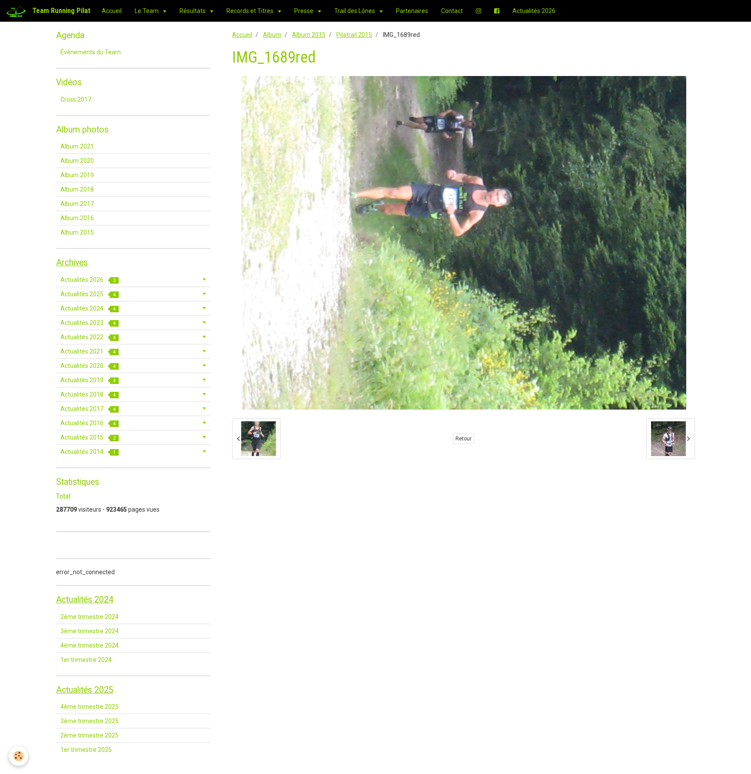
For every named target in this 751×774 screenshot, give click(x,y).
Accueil (112, 10)
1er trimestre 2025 (86, 749)
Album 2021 (77, 146)
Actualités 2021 (88, 351)
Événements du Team (90, 52)
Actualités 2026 (533, 10)
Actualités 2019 (88, 380)
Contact (452, 10)
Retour (463, 439)
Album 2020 (77, 160)
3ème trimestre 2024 (89, 631)
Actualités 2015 (88, 437)
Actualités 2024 (88, 308)
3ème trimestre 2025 (89, 721)
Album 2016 (77, 218)
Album (272, 34)
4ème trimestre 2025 (89, 706)
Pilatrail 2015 (354, 34)
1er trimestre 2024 (86, 659)
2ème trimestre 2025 (89, 735)
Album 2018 (77, 189)
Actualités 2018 (88, 394)
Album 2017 (77, 203)
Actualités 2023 (88, 322)
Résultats (193, 10)
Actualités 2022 (88, 337)
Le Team (147, 10)
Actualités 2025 (88, 294)
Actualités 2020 (88, 365)
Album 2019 (77, 175)
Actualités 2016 (88, 423)
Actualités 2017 (88, 408)
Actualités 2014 (88, 451)
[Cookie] (18, 756)
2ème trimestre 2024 (89, 616)
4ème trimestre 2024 (89, 645)
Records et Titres (250, 10)
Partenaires (412, 10)
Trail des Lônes (355, 10)
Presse (304, 10)
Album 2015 (309, 34)
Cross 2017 (75, 99)
